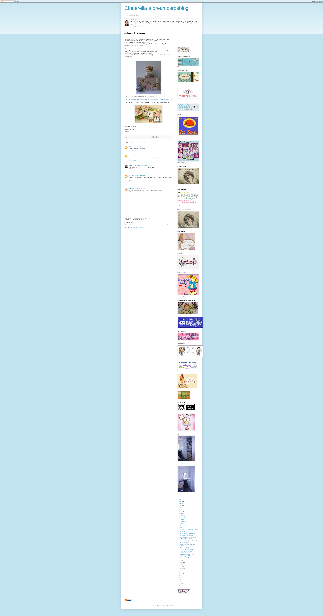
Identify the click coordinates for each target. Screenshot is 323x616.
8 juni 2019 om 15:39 (140, 175)
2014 (180, 579)
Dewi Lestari (132, 175)
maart (182, 564)
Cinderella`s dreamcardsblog (156, 8)
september (183, 521)
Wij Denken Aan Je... (185, 542)
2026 (180, 499)
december (183, 515)
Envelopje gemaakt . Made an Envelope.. (187, 552)
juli (181, 525)
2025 (180, 501)
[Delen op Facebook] (156, 137)
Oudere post (169, 224)
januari (182, 568)
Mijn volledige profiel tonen (137, 26)
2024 (180, 503)
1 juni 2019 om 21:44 (139, 155)
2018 (180, 571)
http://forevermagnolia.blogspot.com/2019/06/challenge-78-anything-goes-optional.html (148, 99)
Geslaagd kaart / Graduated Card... (189, 540)
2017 (180, 573)
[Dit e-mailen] (152, 137)
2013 (180, 581)
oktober (182, 519)
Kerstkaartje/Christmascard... (187, 535)
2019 (180, 513)
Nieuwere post (128, 224)
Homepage (149, 224)
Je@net (130, 146)
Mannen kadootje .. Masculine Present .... (187, 545)
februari (182, 566)
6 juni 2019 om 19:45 (147, 165)
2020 (180, 511)
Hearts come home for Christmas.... (189, 529)
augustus (182, 523)
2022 (180, 507)
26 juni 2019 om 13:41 (140, 188)
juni (181, 527)
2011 (180, 585)
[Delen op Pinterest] (158, 137)
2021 (180, 509)
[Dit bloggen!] (153, 137)
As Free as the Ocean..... (186, 558)
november (183, 517)
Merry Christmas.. (184, 547)
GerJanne (131, 155)
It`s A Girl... (183, 531)
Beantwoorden (132, 150)
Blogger (172, 605)
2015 (180, 577)
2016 (180, 575)
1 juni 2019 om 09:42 (137, 146)
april (181, 562)
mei (181, 560)
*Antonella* (131, 188)
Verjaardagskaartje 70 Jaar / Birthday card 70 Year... (187, 555)
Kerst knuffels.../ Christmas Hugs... (188, 533)
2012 (180, 583)
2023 (180, 505)
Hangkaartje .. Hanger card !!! (187, 549)
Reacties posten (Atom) (138, 227)
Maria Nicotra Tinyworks (135, 165)
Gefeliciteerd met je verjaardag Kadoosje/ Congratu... (188, 538)
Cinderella (133, 19)
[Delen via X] (155, 137)
